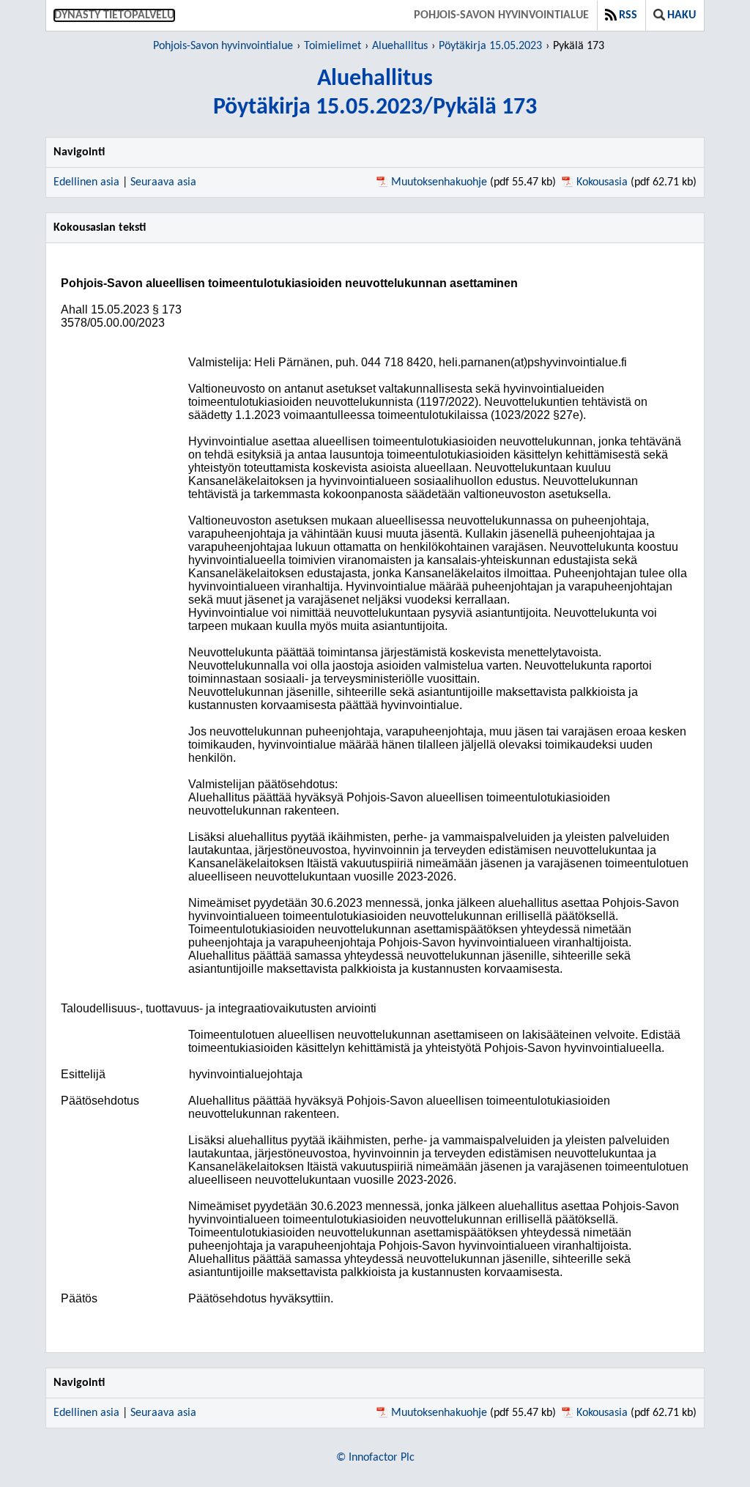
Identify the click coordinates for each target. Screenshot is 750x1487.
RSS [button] (628, 15)
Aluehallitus (400, 46)
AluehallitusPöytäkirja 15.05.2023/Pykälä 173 (375, 93)
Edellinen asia (86, 182)
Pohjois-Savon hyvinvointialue (501, 15)
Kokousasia (602, 182)
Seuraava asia (163, 182)
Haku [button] (681, 15)
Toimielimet (332, 46)
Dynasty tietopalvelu (114, 15)
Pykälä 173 (578, 46)
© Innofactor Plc (375, 1458)
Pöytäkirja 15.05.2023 (490, 46)
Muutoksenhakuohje (439, 182)
